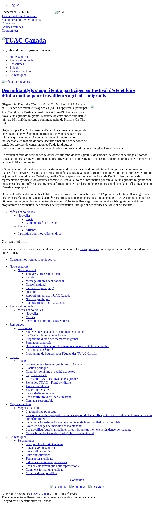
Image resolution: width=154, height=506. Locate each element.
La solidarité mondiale (40, 393)
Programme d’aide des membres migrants (52, 339)
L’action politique (37, 368)
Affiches (31, 230)
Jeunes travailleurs (37, 386)
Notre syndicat (19, 56)
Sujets (29, 219)
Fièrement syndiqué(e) (40, 288)
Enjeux (14, 67)
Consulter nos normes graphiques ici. (33, 259)
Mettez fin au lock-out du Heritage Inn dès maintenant (60, 433)
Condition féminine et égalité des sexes (50, 371)
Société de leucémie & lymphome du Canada (54, 364)
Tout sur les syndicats (39, 458)
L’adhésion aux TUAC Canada (45, 302)
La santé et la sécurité (39, 350)
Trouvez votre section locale (43, 273)
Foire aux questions (38, 455)
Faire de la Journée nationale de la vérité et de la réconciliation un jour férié (73, 422)
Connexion (77, 480)
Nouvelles (24, 215)
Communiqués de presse (41, 222)
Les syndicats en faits (39, 451)
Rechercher (9, 12)
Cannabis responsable (39, 400)
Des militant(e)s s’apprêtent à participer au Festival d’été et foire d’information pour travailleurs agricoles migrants (68, 93)
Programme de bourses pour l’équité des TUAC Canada (61, 353)
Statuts (30, 277)
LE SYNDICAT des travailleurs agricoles (52, 379)
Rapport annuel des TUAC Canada (48, 295)
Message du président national (45, 281)
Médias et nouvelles (22, 60)
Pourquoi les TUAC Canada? (44, 444)
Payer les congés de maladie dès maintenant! (54, 426)
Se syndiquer (18, 75)
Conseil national (36, 284)
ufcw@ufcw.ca (89, 249)
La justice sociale (36, 375)
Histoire (31, 291)
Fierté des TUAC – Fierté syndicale (48, 382)
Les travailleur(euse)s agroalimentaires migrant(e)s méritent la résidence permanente (78, 429)
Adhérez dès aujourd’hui (41, 473)
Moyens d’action (20, 71)
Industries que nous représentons (46, 462)
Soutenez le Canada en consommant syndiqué (55, 331)
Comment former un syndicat (44, 469)
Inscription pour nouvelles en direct (40, 233)
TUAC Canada (40, 493)
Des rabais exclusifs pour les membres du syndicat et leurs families (67, 346)
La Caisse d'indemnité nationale (46, 335)
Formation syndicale (38, 342)
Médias (22, 226)
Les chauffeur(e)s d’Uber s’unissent (48, 397)
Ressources (17, 64)
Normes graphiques (38, 299)
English (14, 5)
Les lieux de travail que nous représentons (52, 466)
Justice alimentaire (37, 389)
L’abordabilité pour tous (41, 411)
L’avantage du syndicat (40, 447)
